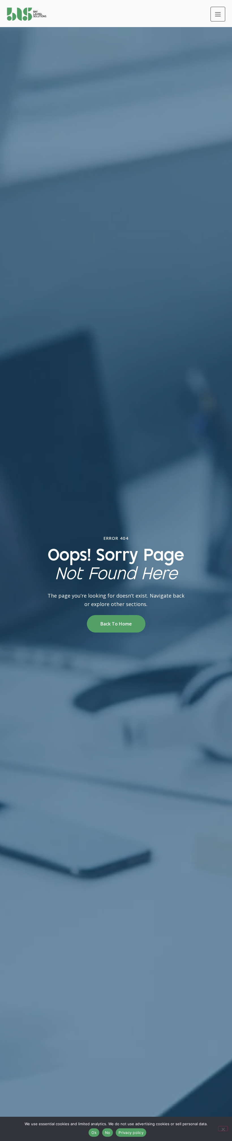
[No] (223, 1128)
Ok (93, 1132)
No (107, 1132)
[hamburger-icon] (217, 14)
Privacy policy (131, 1132)
